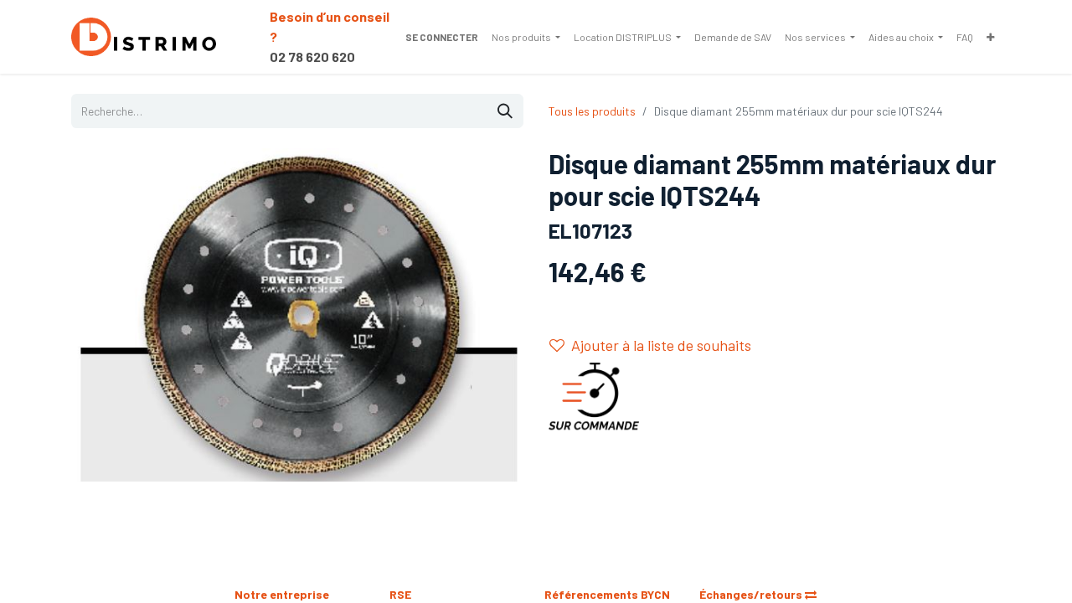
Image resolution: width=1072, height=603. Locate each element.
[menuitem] (526, 37)
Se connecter (441, 37)
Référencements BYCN (607, 594)
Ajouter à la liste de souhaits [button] (661, 345)
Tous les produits (592, 111)
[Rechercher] (505, 111)
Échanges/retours (752, 594)
